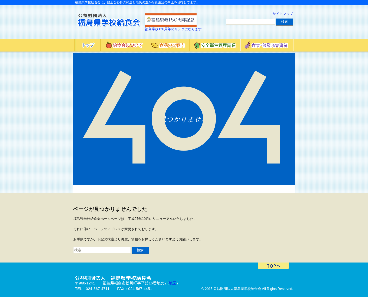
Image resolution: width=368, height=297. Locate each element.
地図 (173, 283)
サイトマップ (283, 14)
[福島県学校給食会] (109, 22)
